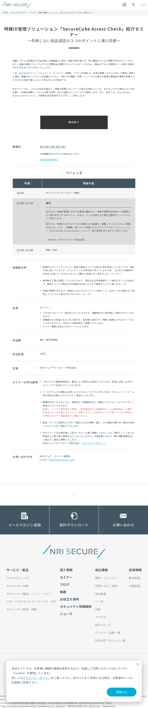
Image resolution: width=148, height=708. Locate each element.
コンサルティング (17, 578)
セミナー (66, 577)
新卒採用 (134, 578)
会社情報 (101, 570)
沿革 (98, 609)
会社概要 (100, 594)
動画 (63, 591)
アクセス (100, 617)
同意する (121, 692)
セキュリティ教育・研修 (21, 609)
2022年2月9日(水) (49, 159)
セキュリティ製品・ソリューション (28, 594)
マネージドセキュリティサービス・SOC (31, 601)
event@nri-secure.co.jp (62, 459)
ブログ (65, 584)
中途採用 (134, 586)
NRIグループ (103, 625)
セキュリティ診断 (17, 586)
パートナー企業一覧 (107, 632)
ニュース (66, 613)
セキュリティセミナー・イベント (23, 12)
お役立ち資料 (69, 599)
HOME (5, 12)
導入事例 (66, 570)
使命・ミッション (106, 578)
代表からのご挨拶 (106, 586)
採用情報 (135, 570)
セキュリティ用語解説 (76, 606)
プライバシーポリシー (37, 678)
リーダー (100, 601)
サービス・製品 (17, 570)
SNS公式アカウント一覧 (110, 640)
